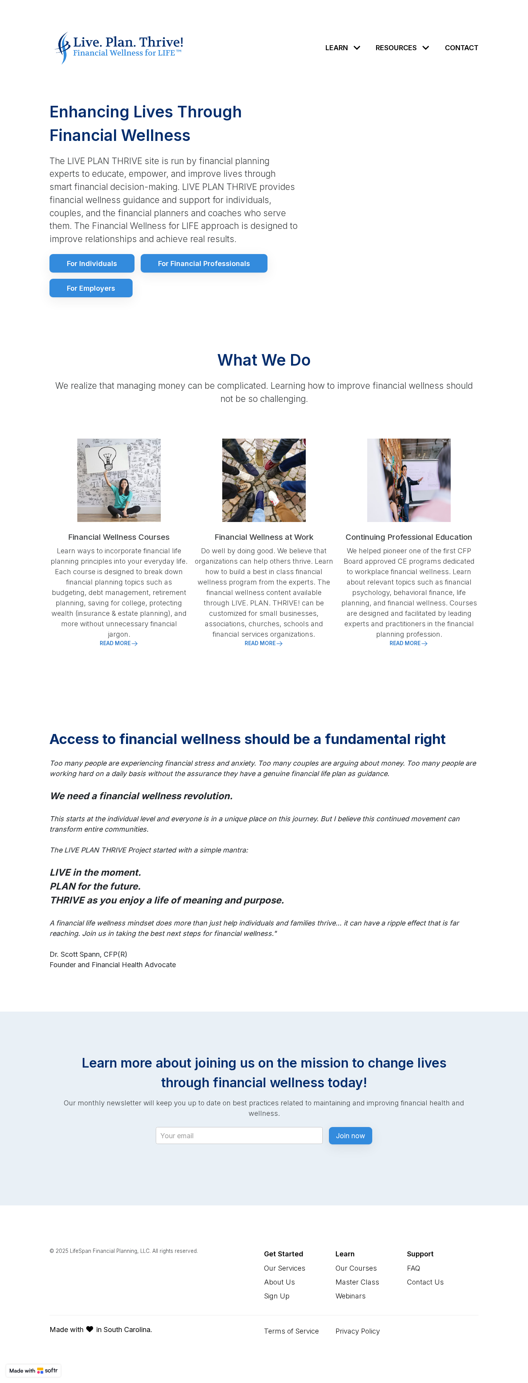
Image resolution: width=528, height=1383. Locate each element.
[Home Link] (119, 47)
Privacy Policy (358, 1331)
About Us (279, 1282)
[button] (344, 48)
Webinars (351, 1296)
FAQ (413, 1268)
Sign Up (277, 1296)
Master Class (357, 1282)
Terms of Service (291, 1331)
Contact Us (425, 1282)
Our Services (284, 1268)
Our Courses (356, 1268)
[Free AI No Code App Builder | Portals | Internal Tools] (33, 1370)
